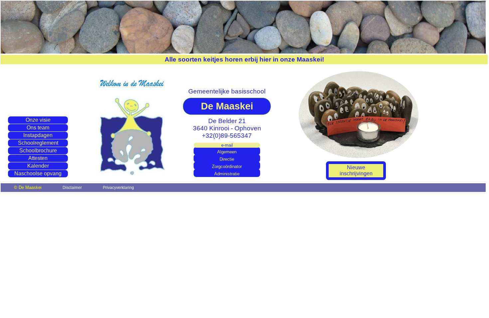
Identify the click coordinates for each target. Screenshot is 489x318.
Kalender (38, 166)
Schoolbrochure (38, 150)
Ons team (38, 127)
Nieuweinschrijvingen (356, 170)
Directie (227, 159)
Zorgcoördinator (227, 166)
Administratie (227, 174)
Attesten (38, 158)
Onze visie (38, 120)
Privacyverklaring (118, 187)
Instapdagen (38, 135)
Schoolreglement (38, 143)
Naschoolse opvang (38, 173)
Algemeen (227, 152)
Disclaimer (72, 187)
